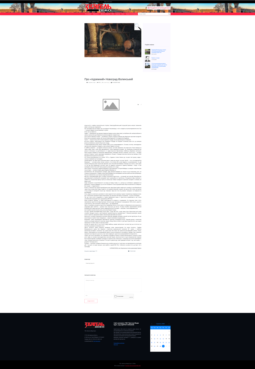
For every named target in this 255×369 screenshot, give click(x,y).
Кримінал (117, 14)
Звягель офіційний (105, 14)
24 (154, 346)
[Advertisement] (112, 66)
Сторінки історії (91, 82)
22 (169, 342)
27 (163, 346)
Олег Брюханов (96, 341)
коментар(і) (106, 82)
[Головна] (98, 8)
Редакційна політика (119, 343)
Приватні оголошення (131, 14)
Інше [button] (122, 14)
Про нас (116, 344)
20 (163, 342)
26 (160, 346)
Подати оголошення (159, 8)
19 (160, 342)
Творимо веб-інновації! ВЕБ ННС (133, 365)
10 (154, 338)
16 (151, 342)
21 (166, 342)
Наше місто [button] (96, 14)
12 (160, 338)
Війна (112, 14)
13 (163, 338)
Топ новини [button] (88, 14)
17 (154, 342)
